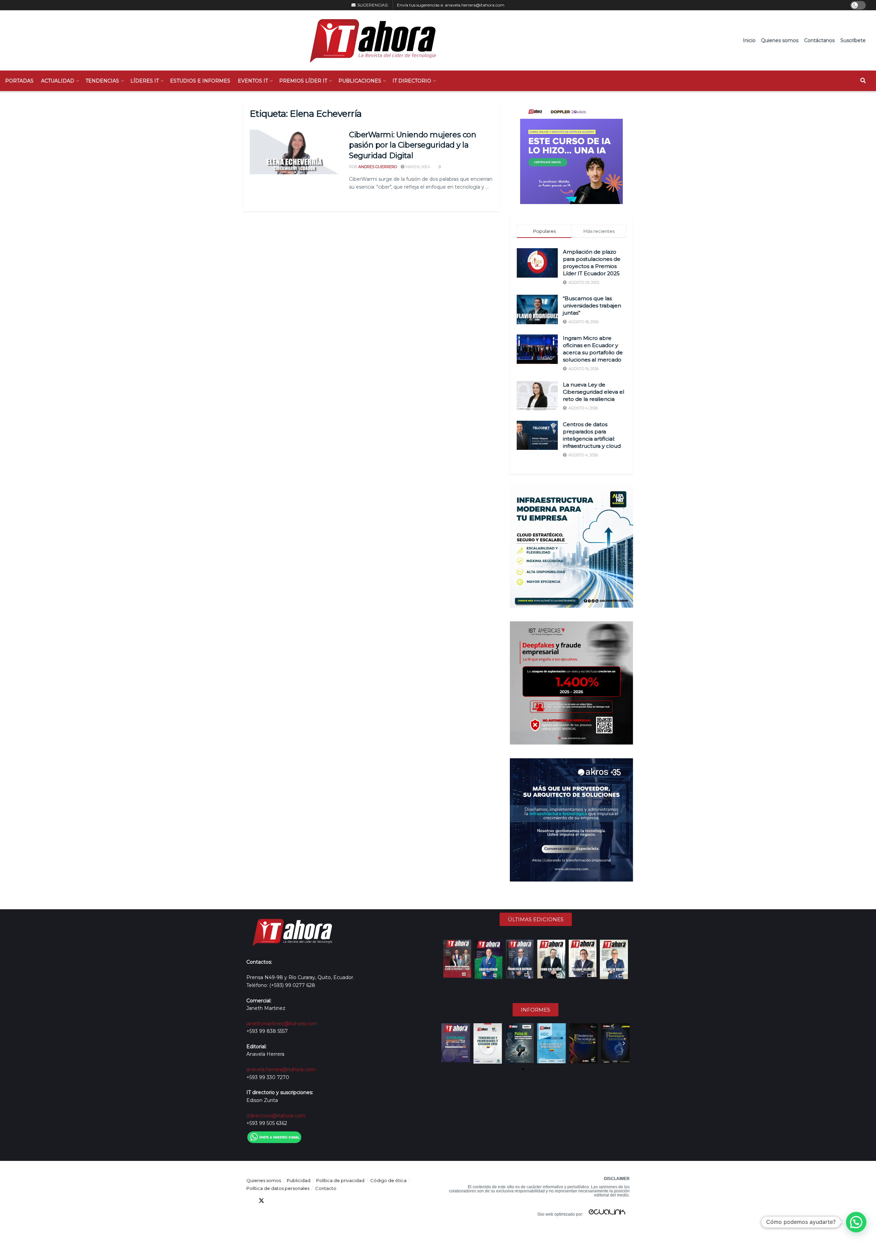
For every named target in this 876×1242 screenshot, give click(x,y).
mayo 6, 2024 (417, 166)
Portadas (19, 81)
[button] (447, 1043)
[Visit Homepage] (369, 40)
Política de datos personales (277, 1188)
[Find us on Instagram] (298, 1201)
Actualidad (57, 81)
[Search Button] (863, 81)
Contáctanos (819, 40)
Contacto (325, 1188)
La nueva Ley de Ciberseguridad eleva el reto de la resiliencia (593, 391)
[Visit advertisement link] (571, 152)
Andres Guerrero (377, 166)
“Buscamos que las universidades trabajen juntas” (592, 305)
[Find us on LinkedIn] (273, 1201)
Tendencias (102, 81)
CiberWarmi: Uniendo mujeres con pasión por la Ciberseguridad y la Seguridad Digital (412, 145)
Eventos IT (253, 81)
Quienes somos (779, 40)
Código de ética (388, 1180)
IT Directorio (411, 81)
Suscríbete (853, 40)
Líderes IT (144, 81)
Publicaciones (359, 81)
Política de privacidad (340, 1180)
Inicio (749, 40)
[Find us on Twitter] (261, 1201)
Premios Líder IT (303, 81)
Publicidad (298, 1180)
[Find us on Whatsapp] (310, 1201)
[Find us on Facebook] (249, 1201)
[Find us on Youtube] (286, 1201)
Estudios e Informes (200, 81)
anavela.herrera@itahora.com (474, 5)
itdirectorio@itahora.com (275, 1116)
